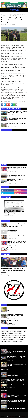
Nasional (20, 341)
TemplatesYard (11, 416)
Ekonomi (16, 339)
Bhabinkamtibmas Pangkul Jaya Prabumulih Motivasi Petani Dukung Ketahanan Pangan (16, 124)
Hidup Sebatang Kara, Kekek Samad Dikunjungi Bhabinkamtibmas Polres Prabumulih (15, 315)
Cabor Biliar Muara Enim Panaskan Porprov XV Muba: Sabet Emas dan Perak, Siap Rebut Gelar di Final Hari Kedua (16, 118)
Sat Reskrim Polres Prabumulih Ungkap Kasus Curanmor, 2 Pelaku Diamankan (15, 380)
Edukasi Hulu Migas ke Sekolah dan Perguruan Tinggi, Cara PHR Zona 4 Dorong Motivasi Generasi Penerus (16, 374)
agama (24, 335)
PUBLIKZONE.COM (23, 416)
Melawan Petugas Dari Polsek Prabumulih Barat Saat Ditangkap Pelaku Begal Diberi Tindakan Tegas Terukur (16, 225)
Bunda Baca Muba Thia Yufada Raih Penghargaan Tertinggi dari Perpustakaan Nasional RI (16, 322)
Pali (2, 337)
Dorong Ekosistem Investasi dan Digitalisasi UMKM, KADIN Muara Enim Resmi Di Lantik (17, 112)
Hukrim (15, 333)
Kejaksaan (15, 341)
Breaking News (13, 331)
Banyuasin (10, 341)
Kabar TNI (21, 339)
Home (11, 414)
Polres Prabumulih (8, 14)
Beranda (2, 14)
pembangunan (4, 339)
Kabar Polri (10, 101)
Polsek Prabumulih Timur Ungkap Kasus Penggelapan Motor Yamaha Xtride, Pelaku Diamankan (16, 364)
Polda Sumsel (15, 101)
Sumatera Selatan (18, 335)
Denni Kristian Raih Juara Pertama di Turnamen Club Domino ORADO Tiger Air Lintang (13, 270)
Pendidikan (11, 339)
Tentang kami (15, 414)
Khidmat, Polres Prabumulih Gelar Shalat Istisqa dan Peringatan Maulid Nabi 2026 (16, 174)
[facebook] (7, 190)
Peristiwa (14, 337)
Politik (6, 337)
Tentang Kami (10, 247)
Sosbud (10, 337)
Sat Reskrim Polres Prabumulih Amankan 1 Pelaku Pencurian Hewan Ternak (16, 385)
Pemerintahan (4, 335)
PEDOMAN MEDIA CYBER (12, 230)
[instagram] (20, 190)
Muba (24, 331)
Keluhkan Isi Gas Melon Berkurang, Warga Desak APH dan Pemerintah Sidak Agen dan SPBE (16, 309)
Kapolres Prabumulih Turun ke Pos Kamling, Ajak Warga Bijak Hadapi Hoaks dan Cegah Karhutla (16, 358)
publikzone (4, 24)
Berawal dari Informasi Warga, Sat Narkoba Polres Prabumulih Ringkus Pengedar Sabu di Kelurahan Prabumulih (16, 169)
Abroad (5, 101)
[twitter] (7, 193)
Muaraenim (4, 341)
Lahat (19, 337)
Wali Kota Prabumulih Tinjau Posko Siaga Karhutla (16, 236)
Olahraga (23, 337)
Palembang (11, 335)
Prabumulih (19, 331)
